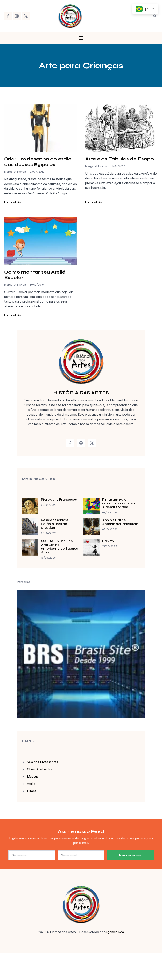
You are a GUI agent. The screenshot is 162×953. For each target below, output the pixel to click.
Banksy (108, 541)
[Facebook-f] (8, 16)
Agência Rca (114, 932)
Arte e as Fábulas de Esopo (119, 159)
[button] (155, 16)
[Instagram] (17, 16)
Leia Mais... (13, 202)
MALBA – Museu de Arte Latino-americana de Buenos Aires (59, 546)
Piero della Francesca (59, 499)
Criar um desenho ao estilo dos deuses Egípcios (38, 161)
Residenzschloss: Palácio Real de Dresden (55, 524)
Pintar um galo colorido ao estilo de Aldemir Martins (118, 503)
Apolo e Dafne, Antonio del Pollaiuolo (120, 522)
